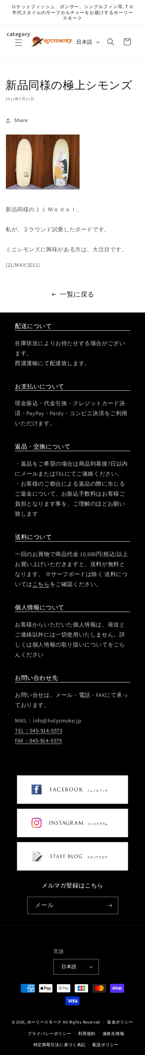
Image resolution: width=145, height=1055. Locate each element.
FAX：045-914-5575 (38, 740)
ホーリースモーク (44, 1022)
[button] (18, 47)
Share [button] (21, 120)
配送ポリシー (106, 1044)
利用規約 (87, 1033)
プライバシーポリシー (49, 1033)
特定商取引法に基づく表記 (59, 1044)
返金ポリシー (120, 1022)
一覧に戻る (77, 294)
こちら (41, 584)
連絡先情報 (114, 1033)
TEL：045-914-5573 (38, 730)
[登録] (110, 905)
